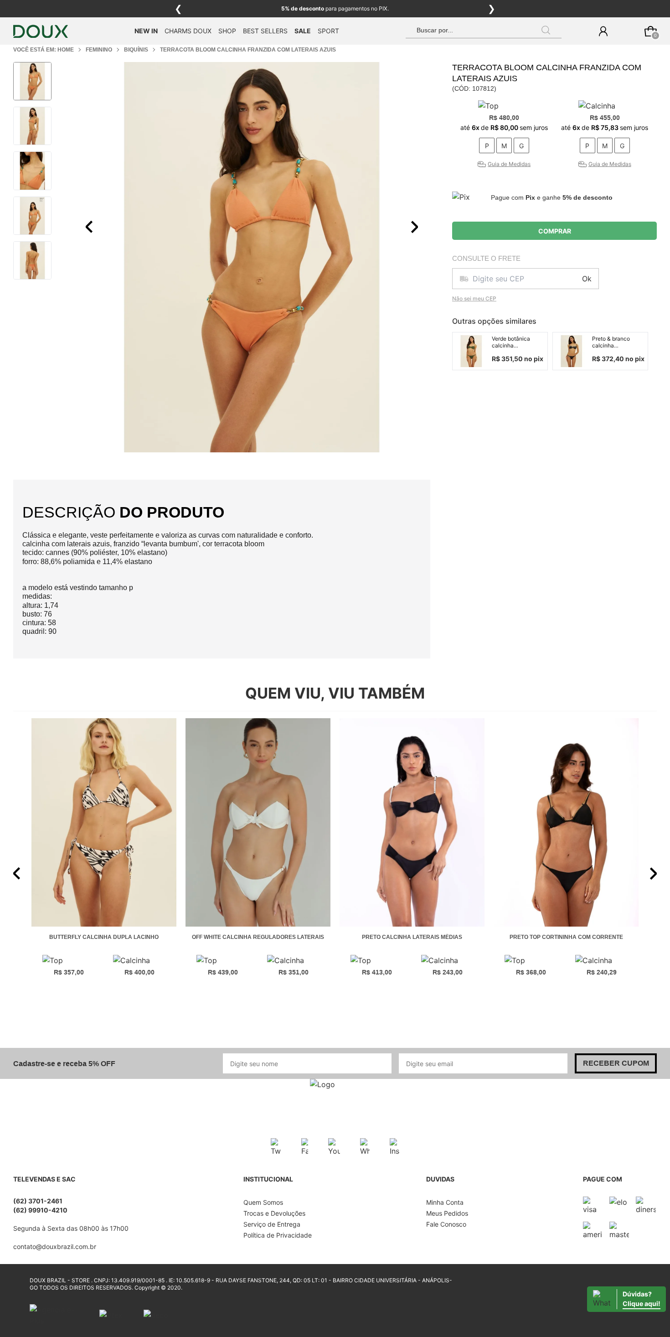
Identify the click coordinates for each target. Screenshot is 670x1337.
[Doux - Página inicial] (40, 31)
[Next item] (414, 227)
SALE (302, 31)
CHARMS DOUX (188, 31)
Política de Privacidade (277, 1235)
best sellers (265, 31)
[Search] (546, 30)
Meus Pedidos (447, 1213)
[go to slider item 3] (32, 216)
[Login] (603, 31)
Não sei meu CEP (474, 298)
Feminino (99, 50)
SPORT (328, 31)
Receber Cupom (616, 1063)
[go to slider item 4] (32, 260)
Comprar (554, 231)
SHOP (227, 31)
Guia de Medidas (509, 164)
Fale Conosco (446, 1224)
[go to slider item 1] (32, 126)
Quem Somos (263, 1202)
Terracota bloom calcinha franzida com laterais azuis (248, 50)
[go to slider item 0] (32, 81)
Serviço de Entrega (271, 1224)
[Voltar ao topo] (657, 1324)
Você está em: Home (43, 50)
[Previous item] (89, 227)
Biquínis (136, 50)
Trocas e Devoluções (274, 1213)
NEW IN (146, 31)
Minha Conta (445, 1202)
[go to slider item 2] (32, 170)
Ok (587, 278)
